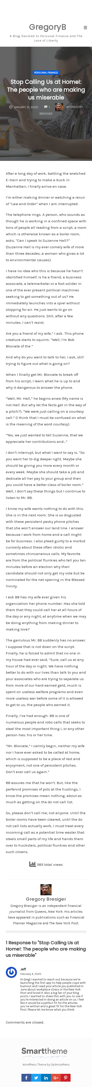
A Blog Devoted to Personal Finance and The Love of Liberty (46, 38)
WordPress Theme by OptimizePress (46, 1064)
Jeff (23, 969)
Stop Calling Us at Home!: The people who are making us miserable (46, 89)
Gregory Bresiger (46, 899)
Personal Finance (46, 72)
